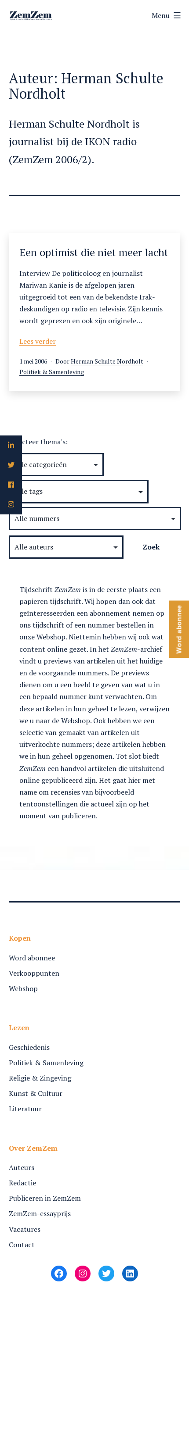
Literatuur (25, 1108)
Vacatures (24, 1229)
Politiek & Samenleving (51, 371)
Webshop (23, 988)
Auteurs (21, 1167)
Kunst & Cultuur (35, 1093)
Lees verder (37, 341)
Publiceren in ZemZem (45, 1198)
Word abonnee (32, 958)
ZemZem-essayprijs (40, 1213)
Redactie (22, 1183)
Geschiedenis (29, 1047)
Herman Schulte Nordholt (107, 361)
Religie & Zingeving (40, 1078)
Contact (22, 1244)
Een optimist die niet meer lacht (93, 252)
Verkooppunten (34, 973)
